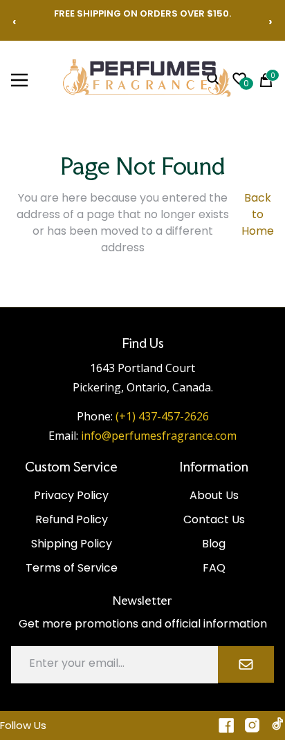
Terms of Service (72, 568)
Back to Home (257, 214)
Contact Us (214, 519)
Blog (214, 544)
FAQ (214, 568)
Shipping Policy (71, 544)
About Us (214, 495)
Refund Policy (71, 519)
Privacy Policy (71, 495)
